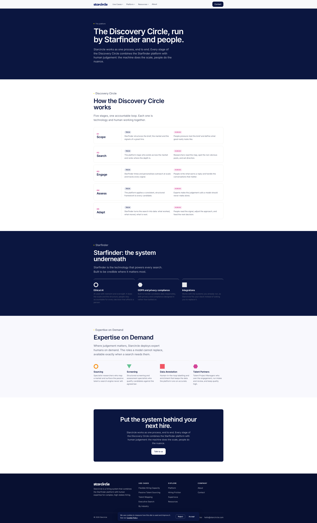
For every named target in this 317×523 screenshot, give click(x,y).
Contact (217, 4)
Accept (192, 517)
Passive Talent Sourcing (149, 492)
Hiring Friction (174, 492)
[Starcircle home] (101, 4)
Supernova (173, 497)
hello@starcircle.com (213, 517)
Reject (180, 517)
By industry (144, 506)
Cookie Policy (132, 518)
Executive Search (146, 501)
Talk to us (158, 451)
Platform (130, 4)
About (154, 4)
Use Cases (118, 4)
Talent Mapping (145, 497)
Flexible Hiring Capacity (149, 488)
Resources (143, 4)
